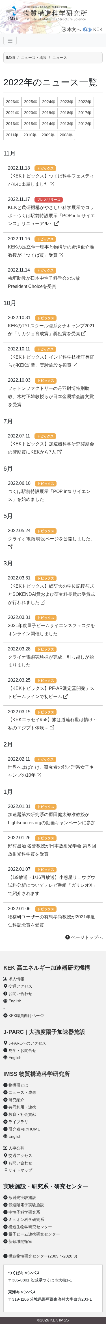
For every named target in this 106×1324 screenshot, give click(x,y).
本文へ (74, 29)
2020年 (30, 112)
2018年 (66, 112)
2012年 (84, 123)
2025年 (30, 101)
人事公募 (16, 1148)
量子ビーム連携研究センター (34, 1234)
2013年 (66, 123)
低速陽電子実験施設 (26, 1205)
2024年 (48, 101)
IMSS (10, 57)
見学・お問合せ (22, 1050)
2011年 (12, 135)
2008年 (66, 135)
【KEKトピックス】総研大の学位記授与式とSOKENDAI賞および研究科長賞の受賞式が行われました (51, 594)
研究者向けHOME (24, 1129)
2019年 (48, 112)
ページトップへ (86, 937)
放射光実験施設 (22, 1197)
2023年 (66, 101)
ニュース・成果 (34, 57)
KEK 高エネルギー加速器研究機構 (46, 968)
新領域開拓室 (20, 1241)
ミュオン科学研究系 (26, 1219)
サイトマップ (20, 1170)
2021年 (12, 112)
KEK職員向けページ (26, 1015)
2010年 (29, 135)
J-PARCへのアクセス (27, 1043)
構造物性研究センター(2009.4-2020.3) (42, 1256)
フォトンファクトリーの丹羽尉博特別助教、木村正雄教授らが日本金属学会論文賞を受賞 (51, 396)
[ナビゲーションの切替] (10, 40)
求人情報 (16, 979)
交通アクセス (20, 986)
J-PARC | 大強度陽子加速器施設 (44, 1032)
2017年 (84, 112)
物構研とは (18, 1085)
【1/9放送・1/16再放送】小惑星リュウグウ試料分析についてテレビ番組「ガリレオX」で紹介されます (52, 885)
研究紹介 (16, 1100)
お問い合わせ (20, 993)
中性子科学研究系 (24, 1212)
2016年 (12, 123)
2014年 (48, 123)
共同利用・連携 (22, 1107)
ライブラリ (18, 1121)
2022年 (84, 101)
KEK (98, 29)
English (14, 1001)
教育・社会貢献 (22, 1114)
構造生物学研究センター (30, 1227)
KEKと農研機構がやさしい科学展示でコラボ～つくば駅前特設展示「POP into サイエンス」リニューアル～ (51, 215)
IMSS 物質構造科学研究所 (36, 1074)
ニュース (59, 57)
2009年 (48, 135)
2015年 (30, 123)
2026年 (12, 101)
